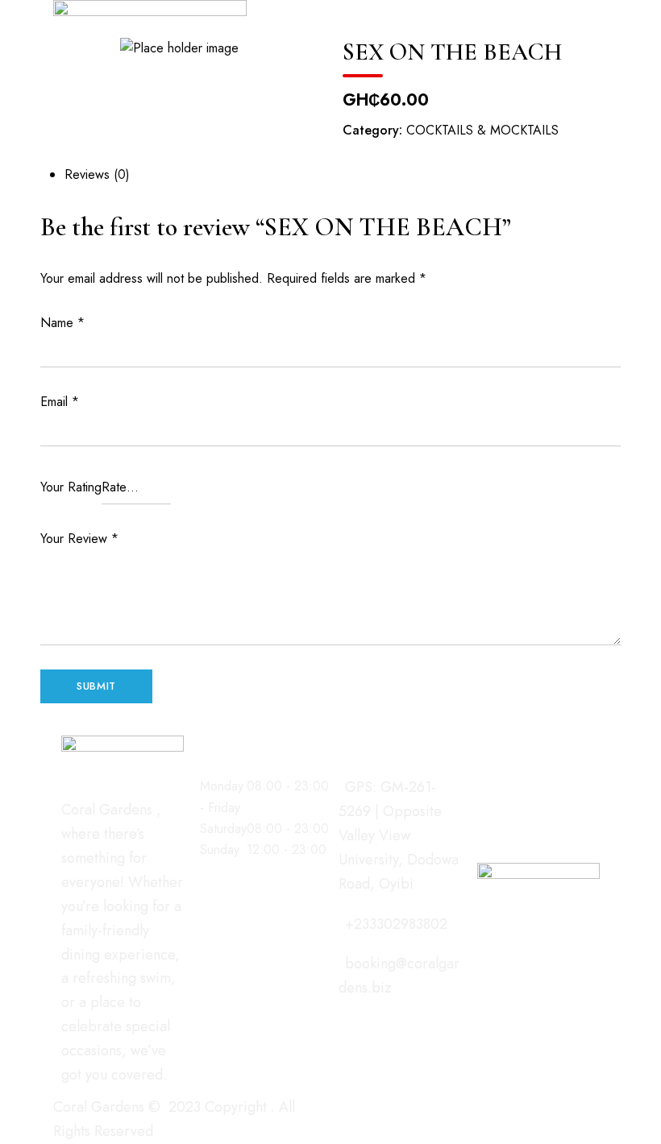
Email (59, 401)
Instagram (511, 783)
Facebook (482, 783)
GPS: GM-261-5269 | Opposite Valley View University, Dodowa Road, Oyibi (399, 835)
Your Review (79, 538)
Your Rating (71, 487)
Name (62, 322)
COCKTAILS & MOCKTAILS (482, 130)
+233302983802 (396, 924)
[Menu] (254, 16)
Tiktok (567, 783)
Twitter (539, 783)
